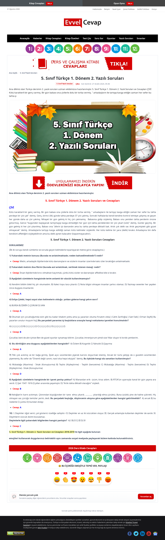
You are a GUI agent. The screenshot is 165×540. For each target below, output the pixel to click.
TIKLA (49, 4)
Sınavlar (141, 38)
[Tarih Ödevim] (107, 457)
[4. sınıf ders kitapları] (58, 48)
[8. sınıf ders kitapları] (96, 48)
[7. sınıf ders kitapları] (87, 48)
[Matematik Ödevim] (57, 457)
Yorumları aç (145, 496)
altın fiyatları (42, 527)
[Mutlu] (57, 480)
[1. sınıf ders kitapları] (30, 48)
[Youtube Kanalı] (82, 182)
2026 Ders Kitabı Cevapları (82, 448)
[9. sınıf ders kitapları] (106, 48)
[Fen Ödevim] (27, 457)
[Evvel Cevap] (82, 23)
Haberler (37, 38)
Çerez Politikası (129, 9)
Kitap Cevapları (53, 38)
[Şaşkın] (82, 480)
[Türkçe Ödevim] (47, 457)
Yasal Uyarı (116, 9)
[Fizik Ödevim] (117, 457)
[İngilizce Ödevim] (67, 457)
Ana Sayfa (13, 73)
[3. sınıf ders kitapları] (49, 48)
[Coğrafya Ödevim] (97, 457)
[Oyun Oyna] (82, 63)
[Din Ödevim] (77, 457)
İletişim (107, 9)
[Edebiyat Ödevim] (87, 457)
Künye (154, 9)
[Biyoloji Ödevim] (137, 457)
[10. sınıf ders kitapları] (115, 48)
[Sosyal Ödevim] (37, 457)
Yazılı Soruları (126, 38)
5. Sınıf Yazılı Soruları (28, 73)
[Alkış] (65, 480)
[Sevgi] (74, 480)
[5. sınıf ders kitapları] (68, 48)
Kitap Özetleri (72, 38)
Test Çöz (87, 38)
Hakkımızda (97, 9)
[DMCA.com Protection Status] (15, 533)
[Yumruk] (99, 480)
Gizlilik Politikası (143, 9)
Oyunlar (111, 38)
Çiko (78, 84)
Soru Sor (99, 38)
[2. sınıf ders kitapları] (39, 48)
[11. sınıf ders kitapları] (125, 48)
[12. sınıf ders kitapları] (134, 48)
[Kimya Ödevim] (127, 457)
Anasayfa (25, 38)
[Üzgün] (91, 480)
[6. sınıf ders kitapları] (77, 48)
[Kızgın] (108, 480)
